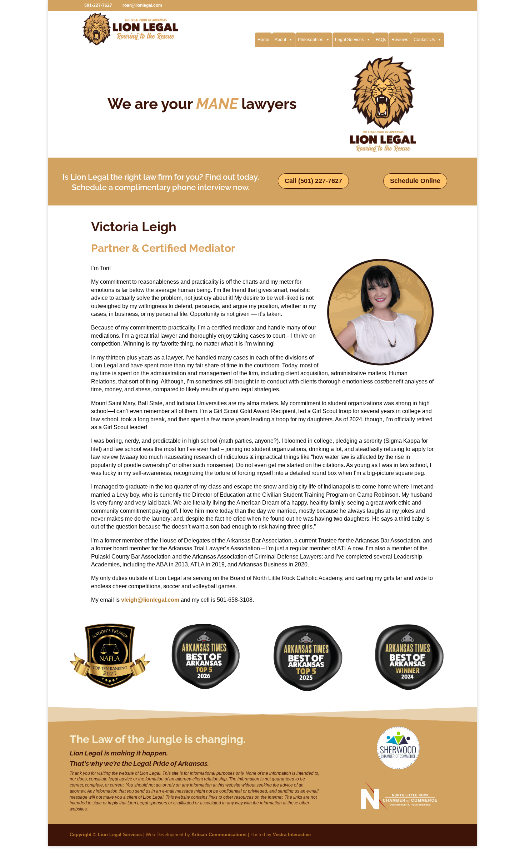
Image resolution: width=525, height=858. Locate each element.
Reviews (399, 39)
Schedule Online (415, 180)
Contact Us (424, 39)
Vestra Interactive (292, 834)
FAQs (381, 39)
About (280, 39)
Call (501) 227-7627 (313, 180)
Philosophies (310, 39)
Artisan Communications (218, 834)
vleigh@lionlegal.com (150, 600)
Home (263, 39)
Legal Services (349, 39)
